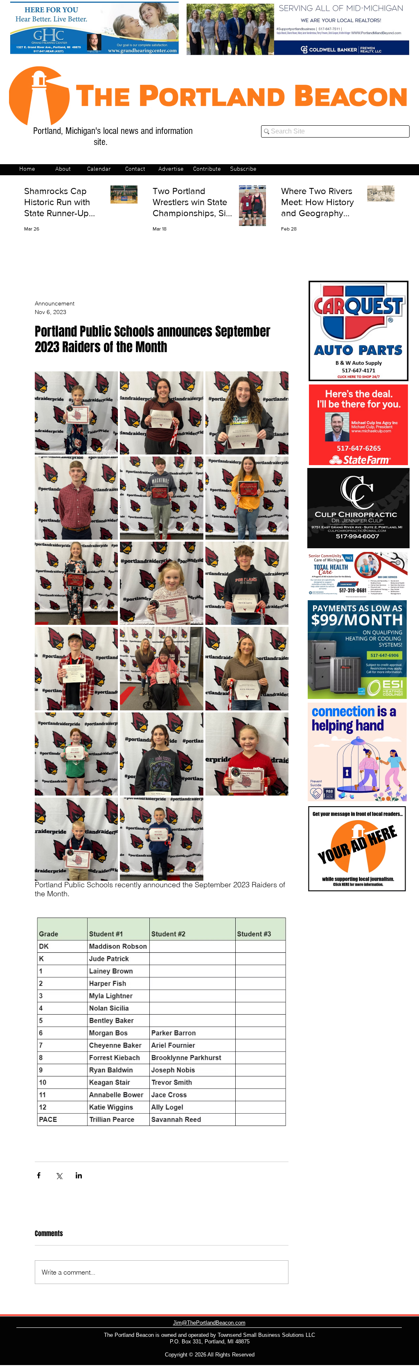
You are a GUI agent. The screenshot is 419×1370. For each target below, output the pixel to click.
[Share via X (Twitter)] (59, 1175)
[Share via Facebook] (39, 1175)
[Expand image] (76, 412)
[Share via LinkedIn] (79, 1175)
